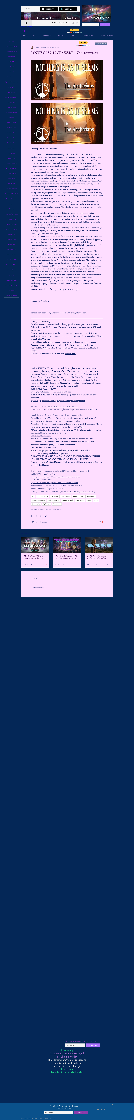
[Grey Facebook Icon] (104, 1109)
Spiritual (46, 504)
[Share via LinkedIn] (41, 516)
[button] (74, 31)
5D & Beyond (57, 509)
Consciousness (78, 496)
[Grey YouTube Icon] (98, 1109)
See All (111, 533)
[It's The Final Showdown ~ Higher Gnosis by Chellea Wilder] (99, 545)
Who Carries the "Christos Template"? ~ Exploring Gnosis (35, 557)
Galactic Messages (38, 500)
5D (33, 496)
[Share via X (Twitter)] (36, 516)
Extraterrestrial (67, 500)
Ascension (54, 496)
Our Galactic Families (37, 509)
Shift (96, 500)
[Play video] (67, 123)
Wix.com (52, 1118)
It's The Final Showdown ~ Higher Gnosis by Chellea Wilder (97, 557)
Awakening (90, 496)
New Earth (80, 500)
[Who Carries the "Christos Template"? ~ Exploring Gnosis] (35, 545)
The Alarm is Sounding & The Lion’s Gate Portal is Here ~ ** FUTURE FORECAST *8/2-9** (67, 557)
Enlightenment (53, 500)
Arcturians (56, 504)
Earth (89, 500)
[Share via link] (46, 516)
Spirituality (36, 504)
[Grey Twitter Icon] (101, 1109)
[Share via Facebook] (32, 516)
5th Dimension (42, 496)
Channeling (66, 496)
